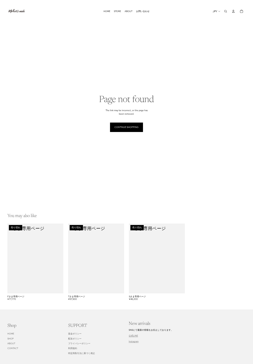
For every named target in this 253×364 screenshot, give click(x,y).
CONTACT (12, 348)
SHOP (10, 338)
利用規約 (72, 348)
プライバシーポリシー (79, 343)
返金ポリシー (74, 333)
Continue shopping (126, 127)
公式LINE (133, 335)
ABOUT (11, 343)
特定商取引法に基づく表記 (81, 353)
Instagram (134, 341)
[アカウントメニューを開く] (233, 11)
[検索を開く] (226, 11)
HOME (10, 333)
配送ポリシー (74, 338)
